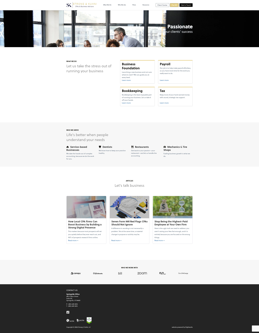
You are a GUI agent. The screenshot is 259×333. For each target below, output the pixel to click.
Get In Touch (186, 5)
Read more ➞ (86, 240)
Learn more (134, 80)
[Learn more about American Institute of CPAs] (70, 320)
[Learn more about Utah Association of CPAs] (80, 320)
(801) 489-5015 (73, 304)
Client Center (162, 5)
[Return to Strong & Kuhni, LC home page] (81, 5)
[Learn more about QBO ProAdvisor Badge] (89, 320)
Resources (146, 5)
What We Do (107, 5)
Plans (134, 5)
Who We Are (122, 5)
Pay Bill (174, 5)
